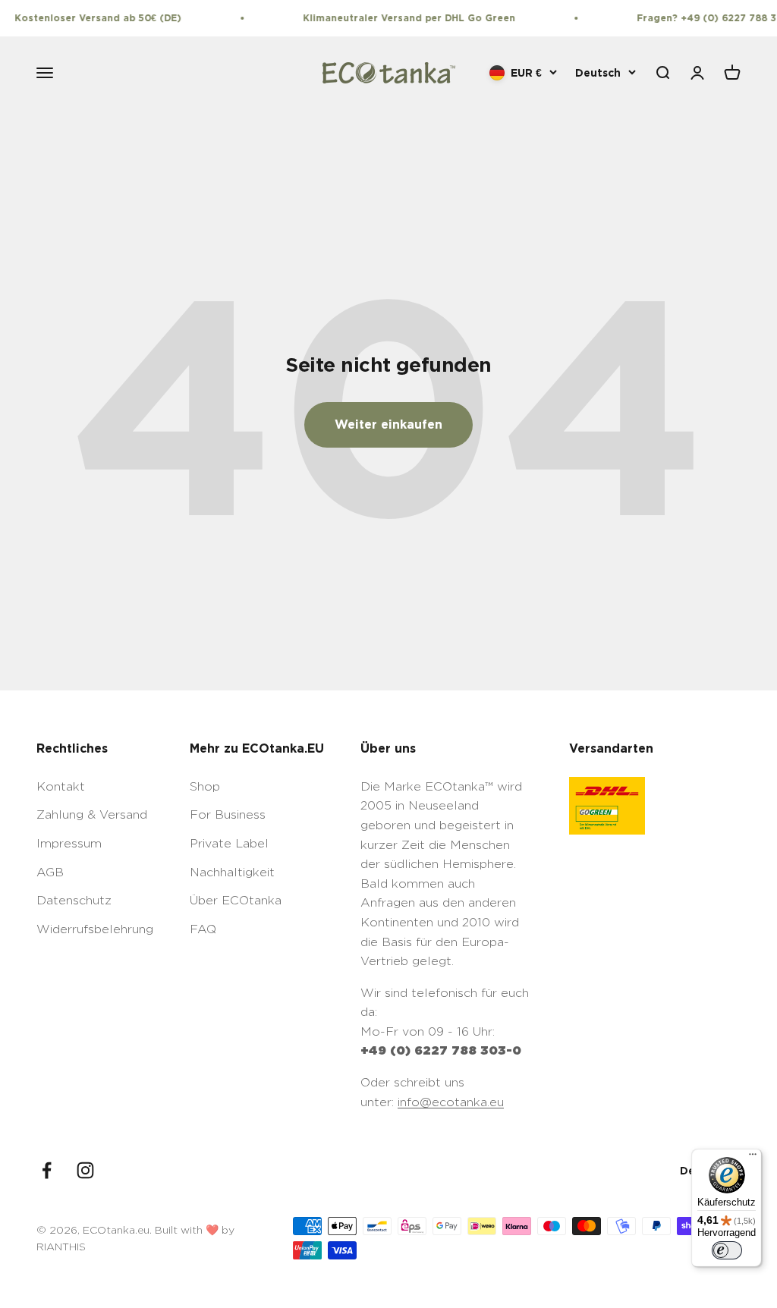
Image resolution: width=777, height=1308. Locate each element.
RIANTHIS (61, 1246)
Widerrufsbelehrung (94, 929)
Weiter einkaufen (388, 424)
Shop (205, 786)
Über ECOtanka (236, 900)
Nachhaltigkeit (232, 872)
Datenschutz (74, 900)
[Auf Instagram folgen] (85, 1170)
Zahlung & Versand (91, 814)
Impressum (69, 843)
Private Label (229, 843)
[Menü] (753, 1158)
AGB (50, 872)
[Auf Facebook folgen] (46, 1170)
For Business (228, 814)
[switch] (727, 1250)
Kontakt (60, 786)
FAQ (203, 929)
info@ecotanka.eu (451, 1102)
